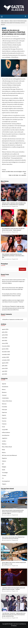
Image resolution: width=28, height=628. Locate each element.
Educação (4, 409)
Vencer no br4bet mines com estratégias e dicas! (14, 170)
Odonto (4, 461)
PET (3, 464)
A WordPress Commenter (8, 319)
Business (4, 392)
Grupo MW (5, 429)
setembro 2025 (6, 360)
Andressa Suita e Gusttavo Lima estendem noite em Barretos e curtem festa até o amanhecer (14, 203)
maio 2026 (4, 337)
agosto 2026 (5, 329)
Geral (3, 426)
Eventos (4, 421)
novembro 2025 (6, 354)
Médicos (4, 444)
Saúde (3, 469)
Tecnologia (5, 472)
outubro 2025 (5, 357)
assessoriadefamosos (7, 36)
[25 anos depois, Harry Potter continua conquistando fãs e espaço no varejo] (14, 552)
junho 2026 (5, 335)
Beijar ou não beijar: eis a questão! (17, 174)
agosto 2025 (5, 362)
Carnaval (4, 395)
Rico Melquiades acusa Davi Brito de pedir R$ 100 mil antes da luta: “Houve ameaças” (13, 229)
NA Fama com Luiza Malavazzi (9, 455)
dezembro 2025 (6, 351)
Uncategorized (6, 481)
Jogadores (4, 438)
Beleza (3, 389)
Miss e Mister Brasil (7, 446)
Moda (3, 449)
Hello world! (20, 319)
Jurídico (4, 441)
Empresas (4, 412)
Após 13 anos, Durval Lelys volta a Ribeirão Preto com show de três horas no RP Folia (12, 288)
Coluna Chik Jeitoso (7, 401)
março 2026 (5, 343)
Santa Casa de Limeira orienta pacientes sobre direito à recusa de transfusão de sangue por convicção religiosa (13, 281)
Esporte (4, 415)
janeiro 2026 (5, 348)
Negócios (4, 458)
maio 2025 (4, 371)
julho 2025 (4, 365)
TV (3, 478)
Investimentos (5, 435)
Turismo (4, 475)
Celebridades (5, 398)
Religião (4, 466)
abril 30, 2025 (16, 36)
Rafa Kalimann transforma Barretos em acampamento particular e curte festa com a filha (13, 255)
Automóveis (5, 386)
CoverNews (21, 623)
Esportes (4, 418)
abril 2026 (4, 340)
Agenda (4, 383)
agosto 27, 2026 (15, 565)
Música (4, 452)
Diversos (4, 403)
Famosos (4, 28)
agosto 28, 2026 (15, 514)
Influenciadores (6, 432)
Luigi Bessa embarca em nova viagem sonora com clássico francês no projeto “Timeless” (13, 300)
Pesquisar (4, 264)
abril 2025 (4, 374)
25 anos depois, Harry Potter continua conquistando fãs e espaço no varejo (11, 294)
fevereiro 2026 (6, 346)
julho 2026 (4, 332)
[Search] (25, 16)
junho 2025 (5, 368)
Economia (4, 406)
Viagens (4, 484)
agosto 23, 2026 (15, 206)
